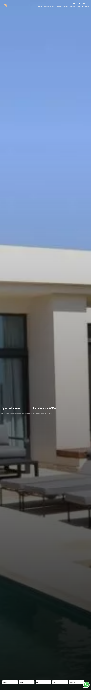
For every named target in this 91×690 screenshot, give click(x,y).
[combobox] (10, 682)
